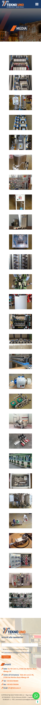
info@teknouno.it (14, 688)
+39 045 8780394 (12, 684)
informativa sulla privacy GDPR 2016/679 (17, 652)
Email (3, 641)
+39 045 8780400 (12, 681)
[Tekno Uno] (13, 4)
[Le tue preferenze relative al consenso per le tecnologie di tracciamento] (37, 701)
